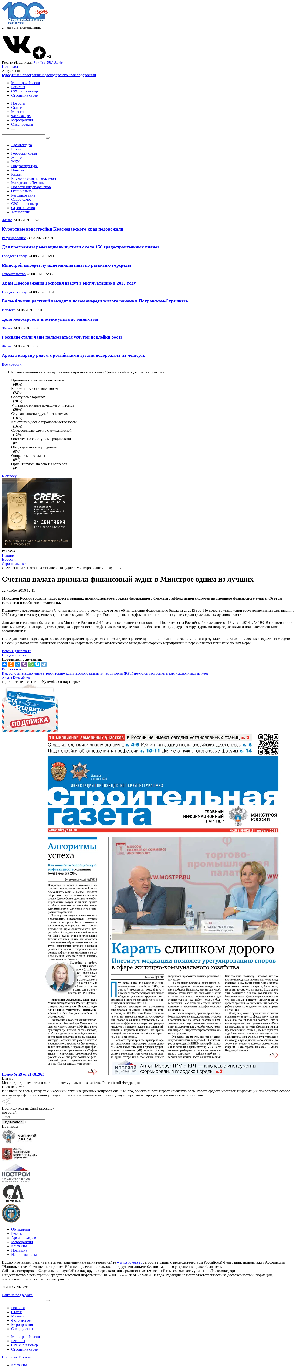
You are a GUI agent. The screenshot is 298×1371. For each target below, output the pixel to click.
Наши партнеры (24, 1254)
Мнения (17, 1316)
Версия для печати (16, 651)
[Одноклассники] (11, 664)
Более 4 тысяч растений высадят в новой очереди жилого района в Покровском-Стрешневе (95, 301)
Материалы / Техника (28, 183)
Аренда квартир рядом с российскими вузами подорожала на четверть (73, 355)
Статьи (16, 1312)
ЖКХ (15, 162)
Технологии (20, 212)
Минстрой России (25, 83)
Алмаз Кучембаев (16, 677)
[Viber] (24, 664)
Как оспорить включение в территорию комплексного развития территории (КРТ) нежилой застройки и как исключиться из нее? (105, 673)
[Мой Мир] (17, 664)
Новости (18, 1308)
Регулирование (23, 195)
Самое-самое (21, 199)
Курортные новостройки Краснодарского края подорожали (49, 75)
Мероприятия (22, 1242)
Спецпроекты (22, 1329)
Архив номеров (23, 1238)
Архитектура (21, 145)
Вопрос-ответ (13, 669)
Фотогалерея (21, 1320)
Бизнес (16, 149)
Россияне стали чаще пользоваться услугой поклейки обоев (62, 337)
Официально (21, 191)
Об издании (20, 1229)
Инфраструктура (24, 166)
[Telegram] (44, 664)
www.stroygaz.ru (129, 1262)
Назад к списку (14, 655)
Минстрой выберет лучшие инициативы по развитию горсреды (66, 265)
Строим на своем (24, 95)
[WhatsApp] (31, 664)
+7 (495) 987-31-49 (48, 62)
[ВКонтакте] (4, 664)
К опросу (9, 476)
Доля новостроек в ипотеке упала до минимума (50, 319)
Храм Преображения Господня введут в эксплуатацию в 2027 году (69, 283)
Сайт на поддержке (17, 1295)
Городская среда (24, 153)
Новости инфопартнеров (31, 187)
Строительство (23, 208)
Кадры (16, 174)
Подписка (19, 1250)
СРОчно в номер (24, 91)
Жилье (16, 157)
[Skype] (37, 664)
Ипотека (18, 170)
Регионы (18, 87)
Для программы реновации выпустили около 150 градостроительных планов (81, 246)
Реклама (17, 1233)
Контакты (19, 1246)
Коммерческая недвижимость (34, 178)
